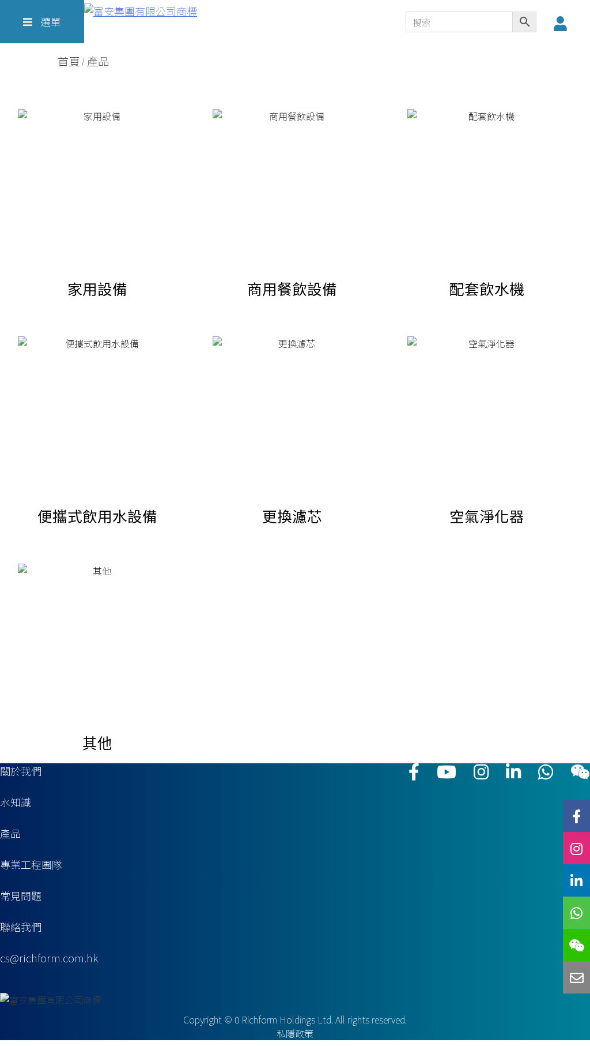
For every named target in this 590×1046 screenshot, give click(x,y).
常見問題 (20, 895)
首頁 (69, 61)
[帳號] (563, 23)
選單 (49, 21)
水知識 (15, 801)
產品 (10, 833)
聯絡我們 (20, 926)
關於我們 (20, 770)
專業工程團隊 (31, 864)
